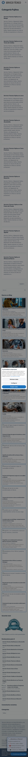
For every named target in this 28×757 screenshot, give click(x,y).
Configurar (14, 383)
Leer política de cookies (15, 376)
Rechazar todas (14, 379)
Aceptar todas (14, 387)
